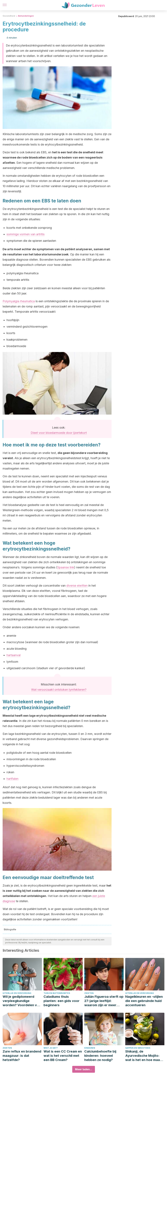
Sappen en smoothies (137, 1048)
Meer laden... (83, 1069)
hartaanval (14, 655)
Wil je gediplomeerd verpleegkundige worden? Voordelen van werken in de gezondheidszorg (22, 1001)
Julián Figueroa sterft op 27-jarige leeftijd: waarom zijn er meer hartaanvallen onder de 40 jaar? (103, 1001)
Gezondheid (9, 16)
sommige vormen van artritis (26, 234)
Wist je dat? (51, 1048)
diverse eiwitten (77, 585)
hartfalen (12, 778)
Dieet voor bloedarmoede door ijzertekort (59, 432)
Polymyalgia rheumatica (19, 301)
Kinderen (89, 1048)
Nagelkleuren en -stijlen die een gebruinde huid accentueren (144, 1001)
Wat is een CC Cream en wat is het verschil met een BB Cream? (63, 1055)
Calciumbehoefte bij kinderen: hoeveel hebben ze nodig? (100, 1055)
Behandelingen (26, 16)
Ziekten (89, 993)
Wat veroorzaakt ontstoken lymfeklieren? (58, 689)
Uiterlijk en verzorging (17, 993)
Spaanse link (65, 567)
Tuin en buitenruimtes (57, 993)
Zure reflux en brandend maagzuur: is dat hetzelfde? (22, 1055)
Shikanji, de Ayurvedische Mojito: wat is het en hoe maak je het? (143, 1055)
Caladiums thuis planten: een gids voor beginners (61, 1001)
